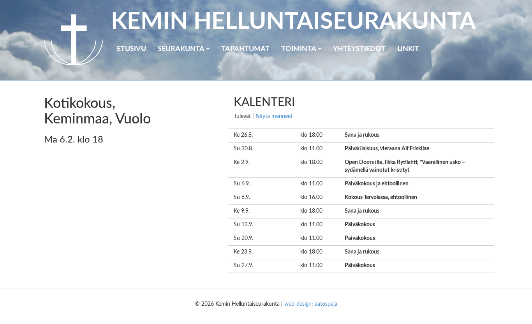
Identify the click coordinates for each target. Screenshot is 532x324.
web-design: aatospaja (310, 304)
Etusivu (131, 49)
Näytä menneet (273, 116)
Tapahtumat (245, 49)
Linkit (408, 49)
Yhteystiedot (359, 49)
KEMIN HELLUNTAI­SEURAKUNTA (293, 21)
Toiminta (299, 49)
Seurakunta (182, 49)
